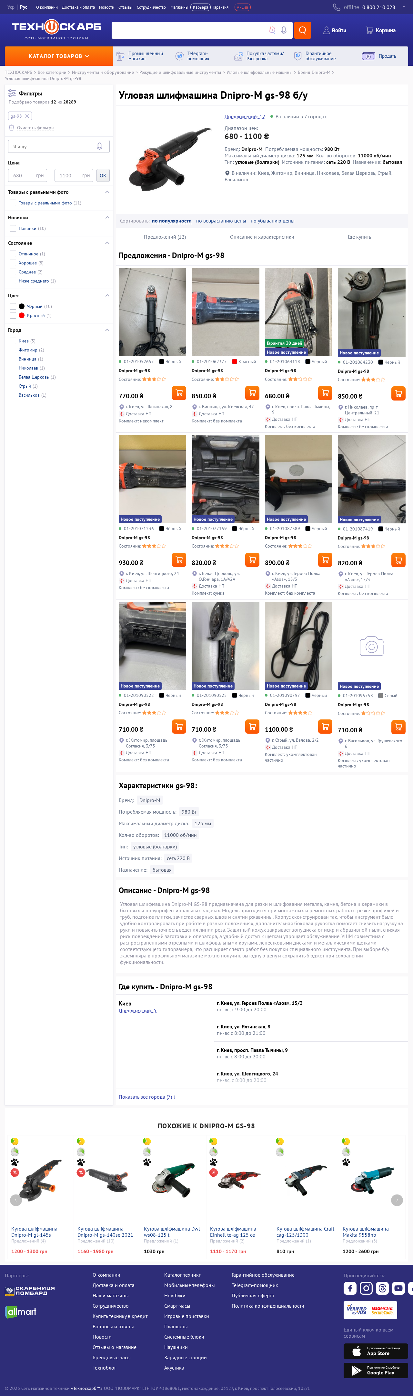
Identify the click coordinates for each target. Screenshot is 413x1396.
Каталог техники (183, 1275)
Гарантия (220, 7)
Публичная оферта (253, 1295)
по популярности (172, 221)
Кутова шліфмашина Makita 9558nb (366, 1232)
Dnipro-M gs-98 (134, 370)
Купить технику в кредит (120, 1316)
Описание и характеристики (262, 236)
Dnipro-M (149, 800)
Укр (11, 7)
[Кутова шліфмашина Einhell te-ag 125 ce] (239, 1180)
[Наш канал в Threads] (382, 1289)
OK (103, 175)
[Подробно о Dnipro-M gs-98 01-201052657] (152, 312)
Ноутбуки (175, 1295)
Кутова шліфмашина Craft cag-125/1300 (305, 1232)
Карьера (200, 7)
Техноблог (104, 1367)
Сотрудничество (151, 7)
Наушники (176, 1347)
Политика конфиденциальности (268, 1305)
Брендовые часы (112, 1357)
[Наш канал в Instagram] (366, 1289)
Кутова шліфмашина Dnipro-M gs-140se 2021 (105, 1232)
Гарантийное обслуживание (263, 1275)
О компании (47, 7)
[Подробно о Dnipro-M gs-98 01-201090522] (152, 646)
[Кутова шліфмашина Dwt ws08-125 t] (173, 1180)
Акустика (174, 1367)
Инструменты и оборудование (103, 72)
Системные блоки (184, 1336)
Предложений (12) (165, 236)
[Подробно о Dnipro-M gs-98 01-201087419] (372, 479)
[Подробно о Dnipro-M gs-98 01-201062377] (225, 312)
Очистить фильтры (35, 127)
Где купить (359, 236)
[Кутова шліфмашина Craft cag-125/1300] (306, 1180)
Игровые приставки (186, 1316)
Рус (23, 7)
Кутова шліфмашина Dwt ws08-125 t (172, 1232)
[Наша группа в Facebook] (350, 1289)
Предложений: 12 (245, 116)
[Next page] (397, 1200)
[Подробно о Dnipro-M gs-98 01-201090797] (298, 646)
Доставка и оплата (78, 7)
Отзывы (125, 7)
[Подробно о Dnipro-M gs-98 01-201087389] (298, 479)
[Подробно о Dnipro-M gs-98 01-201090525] (225, 646)
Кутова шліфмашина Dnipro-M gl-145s (34, 1232)
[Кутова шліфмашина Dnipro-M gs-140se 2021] (106, 1180)
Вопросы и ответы (113, 1326)
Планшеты (176, 1326)
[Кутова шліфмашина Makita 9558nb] (372, 1180)
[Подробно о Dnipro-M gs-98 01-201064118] (298, 312)
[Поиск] (302, 30)
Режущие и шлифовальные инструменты (180, 72)
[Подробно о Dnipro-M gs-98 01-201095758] (372, 646)
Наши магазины (111, 1295)
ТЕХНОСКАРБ (18, 72)
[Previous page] (16, 1200)
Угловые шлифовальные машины (259, 72)
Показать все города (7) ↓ (147, 1097)
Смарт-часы (177, 1305)
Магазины (179, 7)
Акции (242, 7)
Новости (106, 7)
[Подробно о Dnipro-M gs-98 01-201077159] (225, 479)
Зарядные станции (185, 1357)
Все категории (52, 72)
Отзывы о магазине (114, 1347)
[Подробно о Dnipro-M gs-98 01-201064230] (372, 312)
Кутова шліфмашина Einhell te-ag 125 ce (233, 1232)
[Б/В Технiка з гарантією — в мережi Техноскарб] (398, 1289)
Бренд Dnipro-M (314, 72)
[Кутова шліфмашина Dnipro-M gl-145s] (40, 1180)
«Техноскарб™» (87, 1388)
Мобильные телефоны (189, 1285)
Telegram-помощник (255, 1285)
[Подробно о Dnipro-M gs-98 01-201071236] (152, 479)
